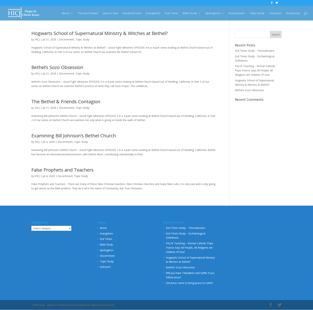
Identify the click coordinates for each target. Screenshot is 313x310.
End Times (171, 13)
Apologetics (212, 13)
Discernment (237, 13)
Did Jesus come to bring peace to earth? (189, 283)
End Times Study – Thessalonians (254, 50)
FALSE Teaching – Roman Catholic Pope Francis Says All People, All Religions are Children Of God (255, 70)
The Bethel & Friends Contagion (65, 101)
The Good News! (88, 13)
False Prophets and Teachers (62, 170)
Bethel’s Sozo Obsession (57, 67)
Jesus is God (110, 13)
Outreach (275, 13)
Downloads (293, 13)
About (65, 13)
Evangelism (153, 13)
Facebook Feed (132, 13)
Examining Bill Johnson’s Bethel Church (73, 135)
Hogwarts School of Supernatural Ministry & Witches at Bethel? (99, 33)
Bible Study (190, 13)
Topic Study (257, 13)
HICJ (37, 39)
